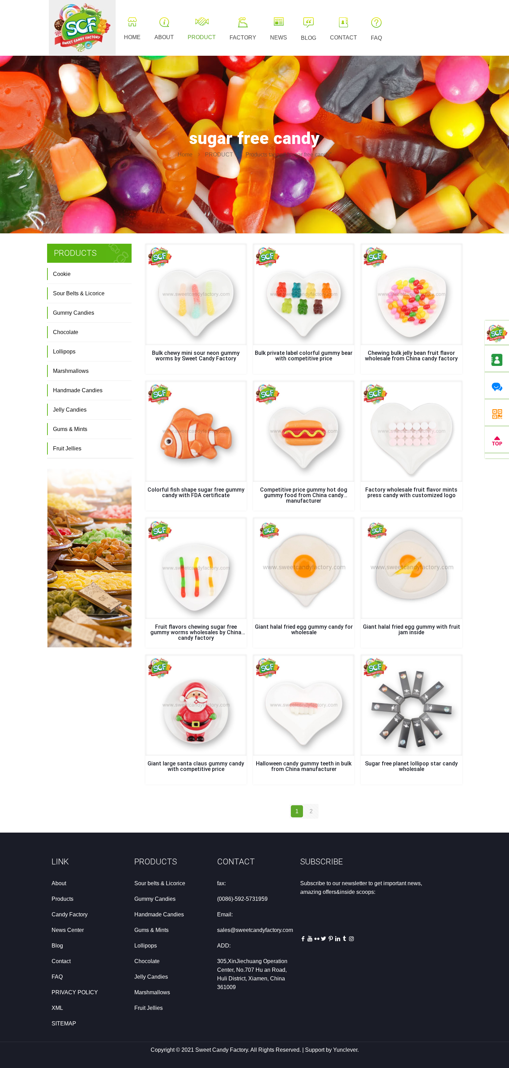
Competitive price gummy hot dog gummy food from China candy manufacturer (303, 495)
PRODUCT (219, 155)
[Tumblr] (344, 939)
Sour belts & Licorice (159, 883)
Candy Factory (70, 914)
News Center (68, 930)
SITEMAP (64, 1023)
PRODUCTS (155, 862)
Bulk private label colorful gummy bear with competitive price (303, 356)
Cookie (62, 274)
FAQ (57, 977)
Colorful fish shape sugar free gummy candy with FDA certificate (196, 492)
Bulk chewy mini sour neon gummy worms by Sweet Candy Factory (196, 356)
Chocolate (65, 332)
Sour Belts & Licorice (79, 293)
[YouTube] (310, 939)
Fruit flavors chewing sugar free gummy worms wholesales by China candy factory (195, 632)
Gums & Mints (70, 429)
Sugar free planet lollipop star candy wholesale (411, 766)
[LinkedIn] (337, 939)
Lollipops (64, 351)
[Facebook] (303, 939)
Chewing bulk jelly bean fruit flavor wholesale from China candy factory (411, 356)
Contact (61, 961)
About (59, 883)
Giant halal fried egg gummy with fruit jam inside (411, 629)
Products (62, 899)
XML (57, 1008)
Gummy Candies (73, 313)
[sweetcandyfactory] (82, 27)
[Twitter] (324, 939)
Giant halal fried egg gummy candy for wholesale (304, 629)
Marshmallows (71, 371)
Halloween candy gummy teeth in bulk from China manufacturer (303, 766)
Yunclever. (346, 1050)
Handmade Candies (77, 390)
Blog (57, 946)
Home (185, 155)
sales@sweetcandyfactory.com (255, 930)
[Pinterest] (330, 939)
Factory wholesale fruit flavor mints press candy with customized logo (411, 492)
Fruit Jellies (67, 448)
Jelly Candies (70, 410)
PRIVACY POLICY (75, 992)
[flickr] (317, 939)
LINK (60, 862)
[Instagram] (351, 939)
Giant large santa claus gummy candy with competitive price (196, 766)
